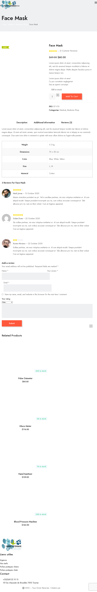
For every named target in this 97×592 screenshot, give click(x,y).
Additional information (44, 122)
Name (5, 271)
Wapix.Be (65, 588)
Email (6, 282)
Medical (11, 24)
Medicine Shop (22, 24)
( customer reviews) (68, 50)
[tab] (22, 122)
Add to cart (72, 96)
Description (22, 122)
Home (4, 24)
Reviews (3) (66, 122)
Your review (52, 271)
